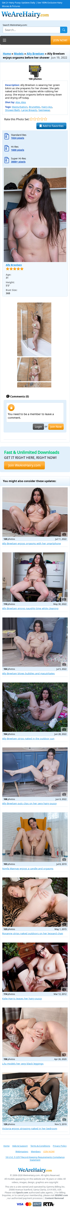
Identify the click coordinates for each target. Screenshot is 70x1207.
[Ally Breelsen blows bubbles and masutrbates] (35, 642)
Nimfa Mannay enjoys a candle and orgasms (27, 868)
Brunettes (34, 106)
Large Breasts (29, 110)
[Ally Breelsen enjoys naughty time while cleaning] (35, 577)
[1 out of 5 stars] (31, 119)
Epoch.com (22, 1192)
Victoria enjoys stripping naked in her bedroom (29, 1128)
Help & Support (20, 1145)
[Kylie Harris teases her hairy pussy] (35, 967)
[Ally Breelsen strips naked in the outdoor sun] (35, 707)
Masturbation (20, 106)
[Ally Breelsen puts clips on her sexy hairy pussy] (35, 772)
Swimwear (44, 110)
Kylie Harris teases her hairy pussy (22, 998)
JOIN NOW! (60, 40)
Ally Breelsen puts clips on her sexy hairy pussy (29, 803)
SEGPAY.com (61, 1195)
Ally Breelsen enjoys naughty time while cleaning (30, 608)
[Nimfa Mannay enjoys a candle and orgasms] (35, 837)
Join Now (56, 427)
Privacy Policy (60, 1145)
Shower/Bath (12, 110)
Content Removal (54, 1198)
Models (19, 54)
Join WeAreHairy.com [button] (24, 465)
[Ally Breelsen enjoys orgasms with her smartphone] (35, 512)
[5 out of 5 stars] (45, 119)
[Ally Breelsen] (35, 215)
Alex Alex (20, 102)
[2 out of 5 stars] (35, 119)
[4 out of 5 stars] (42, 119)
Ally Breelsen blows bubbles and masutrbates (28, 673)
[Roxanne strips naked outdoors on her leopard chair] (35, 902)
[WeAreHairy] (35, 1170)
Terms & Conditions (40, 1145)
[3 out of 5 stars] (38, 119)
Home (7, 54)
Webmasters (21, 1151)
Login (38, 427)
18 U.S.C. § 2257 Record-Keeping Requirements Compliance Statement (35, 1159)
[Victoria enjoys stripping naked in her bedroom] (35, 1097)
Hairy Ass (46, 106)
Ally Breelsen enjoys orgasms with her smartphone (31, 543)
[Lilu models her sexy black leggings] (35, 1032)
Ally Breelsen (35, 54)
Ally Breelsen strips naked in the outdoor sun (28, 738)
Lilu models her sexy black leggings (22, 1063)
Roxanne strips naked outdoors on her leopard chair (32, 933)
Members (36, 1151)
